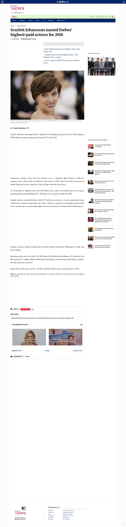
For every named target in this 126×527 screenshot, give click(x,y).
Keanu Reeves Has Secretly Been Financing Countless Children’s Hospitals (104, 201)
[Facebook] (90, 16)
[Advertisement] (81, 9)
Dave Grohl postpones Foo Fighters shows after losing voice (61, 50)
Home (13, 20)
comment (67, 274)
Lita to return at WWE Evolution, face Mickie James (61, 61)
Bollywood (51, 20)
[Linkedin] (100, 16)
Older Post (78, 350)
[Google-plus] (93, 16)
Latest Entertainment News (98, 140)
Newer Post (17, 350)
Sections (61, 20)
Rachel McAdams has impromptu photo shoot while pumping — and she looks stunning (104, 191)
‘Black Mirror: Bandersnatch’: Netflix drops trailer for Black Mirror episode (105, 172)
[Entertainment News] (17, 12)
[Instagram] (97, 16)
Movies (30, 20)
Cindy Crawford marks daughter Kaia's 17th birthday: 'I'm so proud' (60, 55)
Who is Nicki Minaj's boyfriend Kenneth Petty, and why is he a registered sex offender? (103, 220)
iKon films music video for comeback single (101, 69)
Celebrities (22, 20)
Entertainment (21, 26)
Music (37, 20)
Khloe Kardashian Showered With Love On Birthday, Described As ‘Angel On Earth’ (28, 340)
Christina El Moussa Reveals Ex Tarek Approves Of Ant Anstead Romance (63, 340)
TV (44, 20)
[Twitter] (106, 16)
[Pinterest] (102, 16)
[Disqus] (47, 382)
